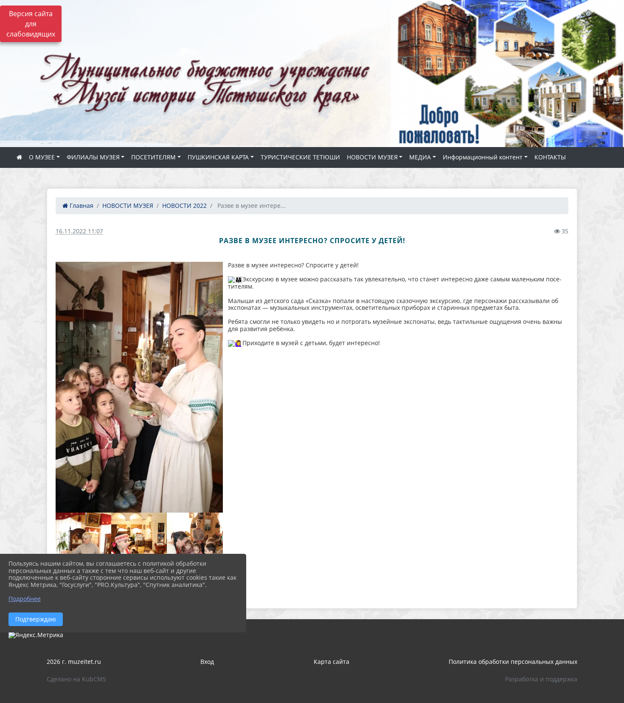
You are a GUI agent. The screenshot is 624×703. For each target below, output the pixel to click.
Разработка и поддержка (541, 679)
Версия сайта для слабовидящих (30, 24)
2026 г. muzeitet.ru (74, 662)
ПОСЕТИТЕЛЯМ (153, 157)
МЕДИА (420, 157)
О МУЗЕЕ (42, 157)
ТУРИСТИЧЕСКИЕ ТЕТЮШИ (300, 157)
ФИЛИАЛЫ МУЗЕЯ (93, 157)
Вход (207, 662)
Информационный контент (483, 157)
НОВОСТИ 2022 (184, 205)
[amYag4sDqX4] (139, 387)
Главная (80, 205)
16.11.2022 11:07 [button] (79, 231)
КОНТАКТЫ (550, 157)
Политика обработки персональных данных (513, 662)
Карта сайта (331, 662)
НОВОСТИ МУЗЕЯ (372, 157)
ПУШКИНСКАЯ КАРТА (218, 157)
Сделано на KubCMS (76, 679)
